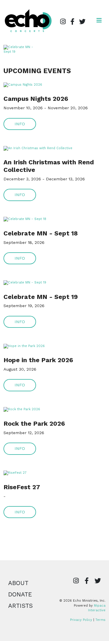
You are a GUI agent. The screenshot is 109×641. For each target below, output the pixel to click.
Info (20, 123)
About (18, 583)
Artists (20, 605)
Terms (100, 620)
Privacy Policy (81, 620)
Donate (20, 594)
